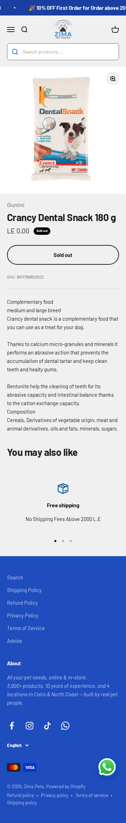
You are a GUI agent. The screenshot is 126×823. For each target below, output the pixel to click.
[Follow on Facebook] (11, 725)
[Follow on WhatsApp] (65, 725)
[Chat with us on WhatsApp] (107, 767)
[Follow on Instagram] (29, 725)
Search (15, 577)
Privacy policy (54, 795)
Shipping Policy (24, 590)
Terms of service (91, 795)
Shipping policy (22, 802)
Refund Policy (22, 602)
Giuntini (15, 205)
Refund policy (20, 795)
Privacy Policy (22, 615)
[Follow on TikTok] (47, 725)
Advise (14, 640)
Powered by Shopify (65, 786)
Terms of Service (26, 628)
